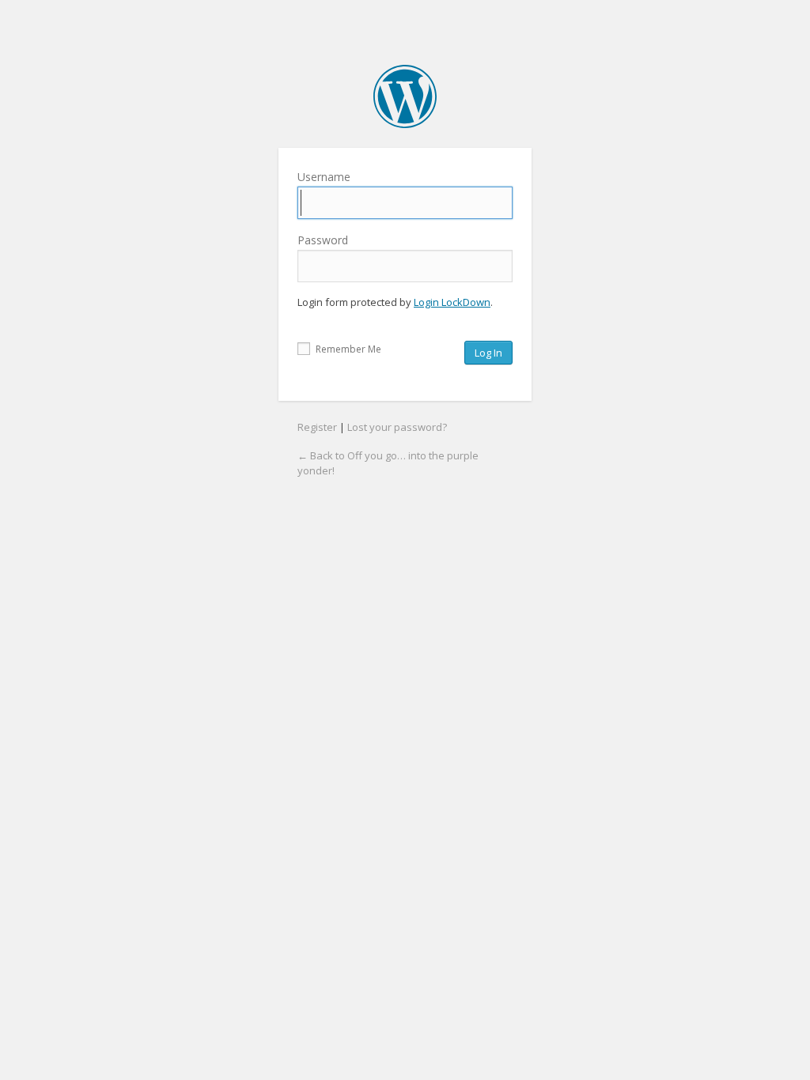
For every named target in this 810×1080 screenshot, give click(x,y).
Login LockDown (452, 302)
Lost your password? (397, 427)
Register (317, 427)
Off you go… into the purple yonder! (405, 96)
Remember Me (347, 349)
